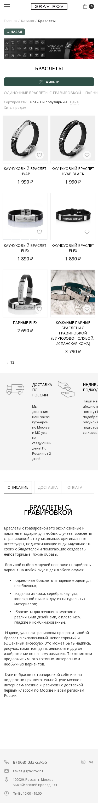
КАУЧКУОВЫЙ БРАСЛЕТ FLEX (72, 248)
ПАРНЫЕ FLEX (25, 322)
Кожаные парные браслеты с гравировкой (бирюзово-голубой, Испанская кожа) (72, 333)
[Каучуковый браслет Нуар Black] (73, 139)
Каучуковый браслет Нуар (25, 171)
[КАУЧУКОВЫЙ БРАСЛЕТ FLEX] (25, 216)
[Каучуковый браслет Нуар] (25, 139)
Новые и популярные (48, 102)
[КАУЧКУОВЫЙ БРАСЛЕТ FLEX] (73, 216)
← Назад (14, 32)
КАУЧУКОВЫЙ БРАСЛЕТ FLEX (25, 248)
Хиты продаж (15, 107)
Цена (74, 102)
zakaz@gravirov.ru (28, 770)
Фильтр (52, 82)
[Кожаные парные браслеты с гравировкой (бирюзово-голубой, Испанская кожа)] (73, 293)
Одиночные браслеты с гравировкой (42, 92)
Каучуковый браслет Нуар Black (72, 171)
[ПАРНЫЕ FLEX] (25, 293)
